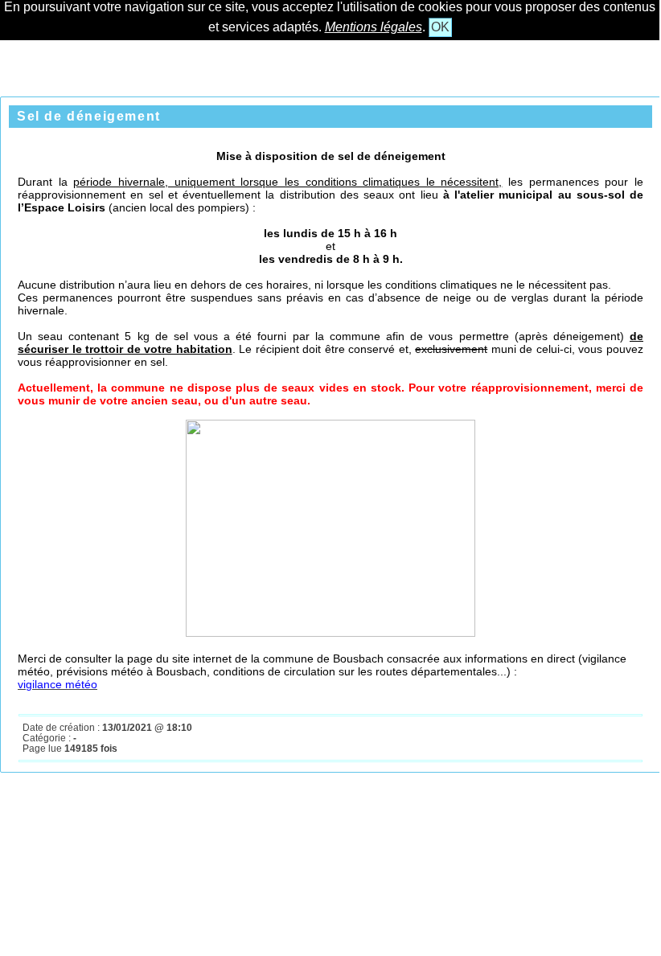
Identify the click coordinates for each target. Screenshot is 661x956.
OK (440, 27)
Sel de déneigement (89, 116)
